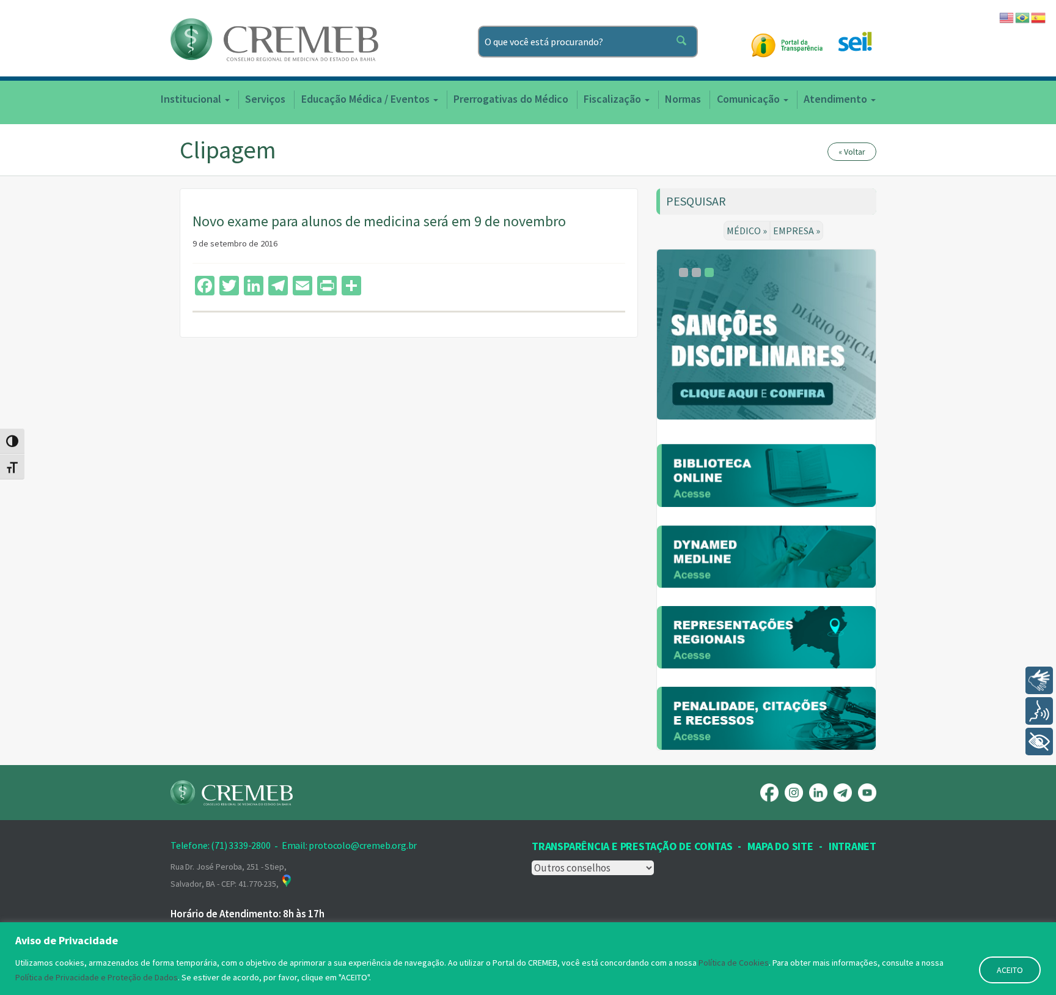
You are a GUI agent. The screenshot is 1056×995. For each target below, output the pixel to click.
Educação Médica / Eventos (366, 99)
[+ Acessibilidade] (1039, 741)
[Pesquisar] (684, 41)
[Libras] (1039, 680)
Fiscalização (614, 99)
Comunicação (749, 99)
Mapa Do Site (780, 846)
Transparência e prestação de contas (632, 846)
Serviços (265, 99)
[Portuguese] (1023, 16)
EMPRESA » (796, 230)
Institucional (192, 99)
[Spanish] (1039, 16)
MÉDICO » (747, 230)
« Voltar (851, 151)
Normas (683, 99)
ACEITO (1010, 969)
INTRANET (852, 846)
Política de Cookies (733, 962)
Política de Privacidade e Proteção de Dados (96, 977)
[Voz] (1039, 711)
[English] (1007, 16)
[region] (528, 958)
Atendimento (837, 99)
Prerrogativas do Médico (510, 99)
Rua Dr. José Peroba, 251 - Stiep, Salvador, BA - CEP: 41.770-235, (228, 875)
